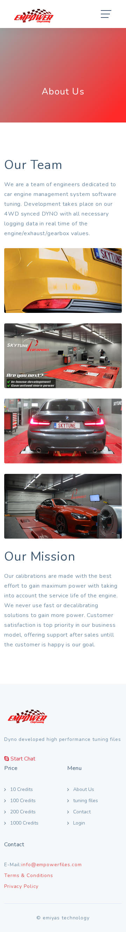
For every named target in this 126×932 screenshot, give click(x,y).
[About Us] (63, 280)
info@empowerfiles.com (51, 864)
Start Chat (22, 759)
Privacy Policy (21, 886)
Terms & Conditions (28, 875)
